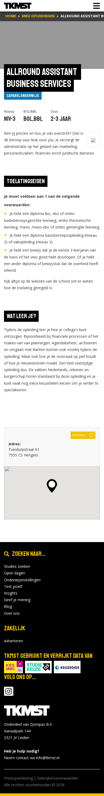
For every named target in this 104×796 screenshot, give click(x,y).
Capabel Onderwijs (23, 95)
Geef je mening (17, 599)
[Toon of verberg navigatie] (95, 6)
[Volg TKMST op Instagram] (8, 693)
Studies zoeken (17, 566)
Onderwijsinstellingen (22, 579)
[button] (52, 486)
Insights (10, 593)
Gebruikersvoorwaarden (57, 778)
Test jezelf (13, 586)
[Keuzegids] (67, 666)
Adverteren (13, 640)
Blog (8, 606)
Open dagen (14, 572)
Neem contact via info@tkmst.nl (31, 757)
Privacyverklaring (18, 778)
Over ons (12, 613)
